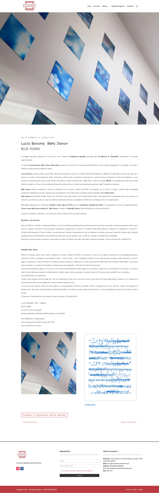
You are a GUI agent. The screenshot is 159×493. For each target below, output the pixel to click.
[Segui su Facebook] (22, 468)
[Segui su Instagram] (17, 468)
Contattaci (130, 6)
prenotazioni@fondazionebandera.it (117, 468)
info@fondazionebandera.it (118, 463)
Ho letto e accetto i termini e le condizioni (78, 471)
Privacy (128, 490)
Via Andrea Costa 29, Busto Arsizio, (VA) (127, 459)
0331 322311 (110, 461)
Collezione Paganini (117, 6)
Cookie (134, 490)
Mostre (104, 6)
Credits (140, 490)
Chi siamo (97, 6)
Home (89, 6)
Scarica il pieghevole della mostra (44, 415)
